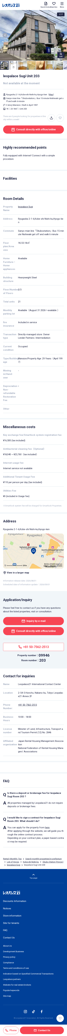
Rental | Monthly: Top (12, 859)
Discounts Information (14, 901)
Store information (12, 915)
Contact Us (9, 937)
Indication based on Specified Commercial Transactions (28, 974)
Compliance (8, 962)
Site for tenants (11, 923)
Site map (7, 996)
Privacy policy (9, 957)
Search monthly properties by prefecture (43, 859)
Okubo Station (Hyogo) (53, 862)
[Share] (51, 118)
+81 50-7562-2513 (27, 704)
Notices (7, 908)
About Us (7, 946)
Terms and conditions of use (16, 968)
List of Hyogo (13, 862)
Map (51, 94)
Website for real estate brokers (17, 985)
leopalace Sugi (25, 206)
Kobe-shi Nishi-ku (31, 862)
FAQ (5, 930)
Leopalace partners (12, 979)
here (47, 827)
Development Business (13, 951)
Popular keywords (11, 990)
